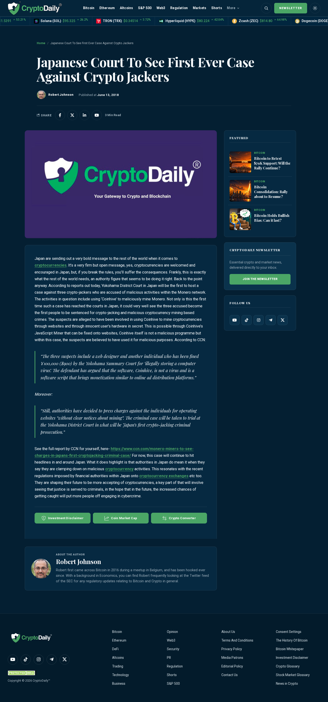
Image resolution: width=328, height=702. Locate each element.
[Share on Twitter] (72, 115)
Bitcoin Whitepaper (290, 649)
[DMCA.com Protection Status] (22, 672)
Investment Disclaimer (292, 658)
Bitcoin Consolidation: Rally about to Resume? (271, 191)
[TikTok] (247, 320)
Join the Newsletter (260, 279)
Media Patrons (232, 658)
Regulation (179, 8)
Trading (117, 666)
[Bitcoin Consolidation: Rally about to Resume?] (240, 191)
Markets (199, 8)
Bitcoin (88, 8)
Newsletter (290, 8)
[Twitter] (283, 320)
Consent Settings (288, 632)
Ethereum (107, 8)
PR (169, 658)
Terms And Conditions (237, 640)
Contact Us (229, 675)
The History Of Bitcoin (292, 640)
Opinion (172, 632)
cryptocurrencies (51, 265)
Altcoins (126, 8)
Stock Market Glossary (293, 675)
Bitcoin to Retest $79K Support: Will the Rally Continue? (272, 163)
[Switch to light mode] (315, 8)
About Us (228, 632)
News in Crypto (287, 683)
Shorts (216, 8)
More (231, 8)
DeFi (115, 649)
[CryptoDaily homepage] (35, 8)
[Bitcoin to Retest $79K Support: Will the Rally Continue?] (240, 162)
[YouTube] (235, 320)
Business (118, 683)
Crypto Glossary (288, 666)
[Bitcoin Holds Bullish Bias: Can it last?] (240, 219)
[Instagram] (259, 320)
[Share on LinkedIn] (84, 115)
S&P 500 (145, 8)
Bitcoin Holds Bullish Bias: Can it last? (271, 218)
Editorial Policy (232, 666)
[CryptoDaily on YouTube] (97, 115)
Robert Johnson (78, 561)
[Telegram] (271, 320)
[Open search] (266, 8)
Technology (120, 675)
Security (173, 649)
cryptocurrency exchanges (163, 476)
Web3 (161, 8)
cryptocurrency (119, 469)
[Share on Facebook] (60, 115)
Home (41, 43)
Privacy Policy (231, 649)
